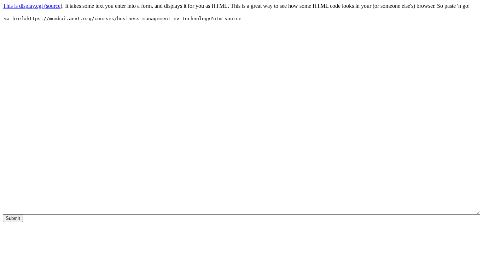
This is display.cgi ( (24, 6)
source (53, 6)
